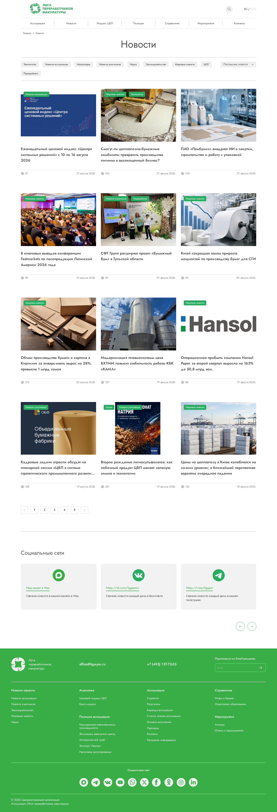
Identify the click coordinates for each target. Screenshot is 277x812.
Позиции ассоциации (94, 716)
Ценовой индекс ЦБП (93, 698)
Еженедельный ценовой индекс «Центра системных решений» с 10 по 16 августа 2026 (56, 154)
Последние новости (235, 64)
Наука (133, 64)
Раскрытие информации (161, 740)
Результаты (153, 704)
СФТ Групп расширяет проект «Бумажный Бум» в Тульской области (136, 256)
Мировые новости (185, 64)
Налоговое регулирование (95, 752)
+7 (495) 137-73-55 (162, 664)
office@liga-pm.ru (92, 664)
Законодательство (156, 64)
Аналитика (86, 690)
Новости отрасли (23, 690)
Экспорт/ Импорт (90, 745)
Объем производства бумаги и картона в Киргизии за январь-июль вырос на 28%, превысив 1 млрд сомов (56, 363)
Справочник (172, 23)
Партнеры (153, 728)
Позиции (138, 23)
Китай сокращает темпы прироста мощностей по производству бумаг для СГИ (218, 256)
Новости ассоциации (56, 64)
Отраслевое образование (230, 704)
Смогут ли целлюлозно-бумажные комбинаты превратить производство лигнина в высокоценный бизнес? (132, 154)
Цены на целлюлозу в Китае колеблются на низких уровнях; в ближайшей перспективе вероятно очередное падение (218, 467)
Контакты (239, 23)
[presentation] (240, 626)
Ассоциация (155, 690)
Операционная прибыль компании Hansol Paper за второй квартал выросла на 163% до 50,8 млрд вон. (217, 363)
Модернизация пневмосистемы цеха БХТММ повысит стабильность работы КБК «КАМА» (137, 363)
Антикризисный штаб (92, 739)
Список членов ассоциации (164, 716)
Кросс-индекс (87, 704)
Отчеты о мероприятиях (229, 730)
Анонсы (219, 724)
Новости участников (110, 64)
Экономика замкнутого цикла (97, 734)
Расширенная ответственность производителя (97, 726)
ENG (253, 9)
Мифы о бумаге (224, 698)
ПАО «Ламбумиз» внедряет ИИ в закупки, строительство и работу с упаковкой (217, 151)
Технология (30, 64)
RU (245, 9)
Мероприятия (206, 23)
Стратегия (153, 698)
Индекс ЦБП (105, 23)
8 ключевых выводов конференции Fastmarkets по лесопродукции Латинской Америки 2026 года (56, 259)
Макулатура (83, 64)
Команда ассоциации (160, 710)
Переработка (31, 73)
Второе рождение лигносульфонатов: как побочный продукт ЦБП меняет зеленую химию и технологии (136, 467)
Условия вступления (159, 722)
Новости (71, 23)
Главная (27, 33)
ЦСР (206, 64)
